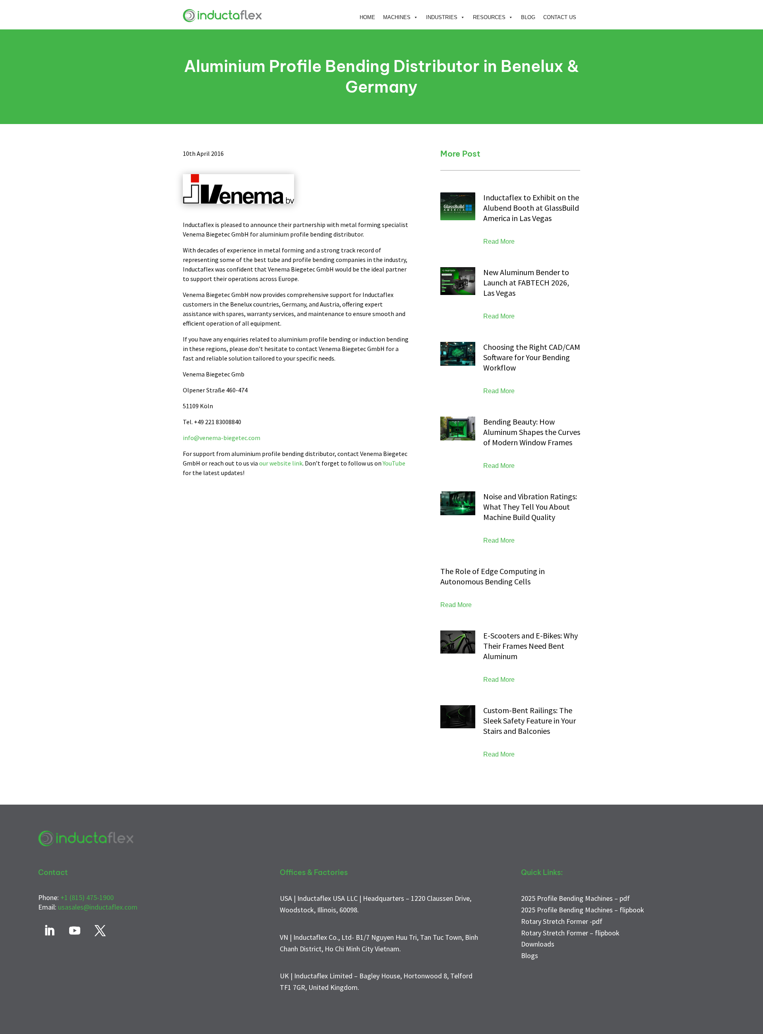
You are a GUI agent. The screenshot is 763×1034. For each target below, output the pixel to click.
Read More (499, 241)
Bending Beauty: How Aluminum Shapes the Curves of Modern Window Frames (531, 432)
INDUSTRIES (441, 17)
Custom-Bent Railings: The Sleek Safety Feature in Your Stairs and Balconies (529, 720)
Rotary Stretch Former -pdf (561, 921)
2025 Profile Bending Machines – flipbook (582, 909)
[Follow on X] (100, 931)
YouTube (394, 463)
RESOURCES (489, 17)
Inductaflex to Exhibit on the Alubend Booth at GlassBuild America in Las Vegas (531, 207)
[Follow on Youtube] (75, 931)
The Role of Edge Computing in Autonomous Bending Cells (492, 576)
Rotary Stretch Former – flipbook (570, 932)
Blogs (529, 955)
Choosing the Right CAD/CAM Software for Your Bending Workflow (531, 357)
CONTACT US (559, 17)
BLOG (528, 17)
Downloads (537, 944)
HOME (367, 17)
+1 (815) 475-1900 (87, 897)
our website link (280, 463)
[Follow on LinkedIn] (49, 931)
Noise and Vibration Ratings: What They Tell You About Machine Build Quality (530, 506)
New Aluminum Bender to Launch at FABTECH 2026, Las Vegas (526, 282)
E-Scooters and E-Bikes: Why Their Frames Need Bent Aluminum (530, 645)
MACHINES (397, 17)
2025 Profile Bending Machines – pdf (575, 898)
